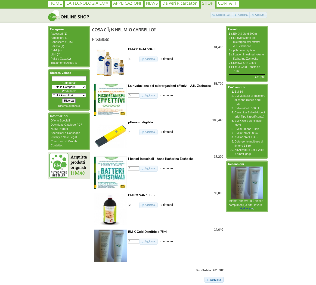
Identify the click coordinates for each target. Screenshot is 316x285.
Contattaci (57, 145)
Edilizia (55, 46)
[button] (222, 15)
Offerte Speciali (60, 120)
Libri (53, 54)
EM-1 (54, 50)
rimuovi (168, 59)
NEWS (152, 3)
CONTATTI (228, 3)
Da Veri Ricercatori (180, 3)
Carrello (233, 29)
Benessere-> (59, 42)
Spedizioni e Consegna (65, 133)
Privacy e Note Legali (64, 137)
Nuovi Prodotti (59, 128)
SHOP (207, 3)
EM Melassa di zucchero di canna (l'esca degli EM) (250, 100)
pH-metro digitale (244, 50)
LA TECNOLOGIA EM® (87, 3)
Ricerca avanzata (69, 106)
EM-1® (239, 91)
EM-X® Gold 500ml (245, 33)
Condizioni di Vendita (64, 141)
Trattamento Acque (62, 62)
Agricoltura (57, 37)
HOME (55, 3)
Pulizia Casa (59, 58)
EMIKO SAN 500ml (246, 133)
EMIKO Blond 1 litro (247, 129)
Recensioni (236, 164)
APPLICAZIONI (127, 3)
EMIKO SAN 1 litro (244, 62)
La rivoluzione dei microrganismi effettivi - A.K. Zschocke (247, 42)
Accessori (57, 33)
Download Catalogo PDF (66, 124)
